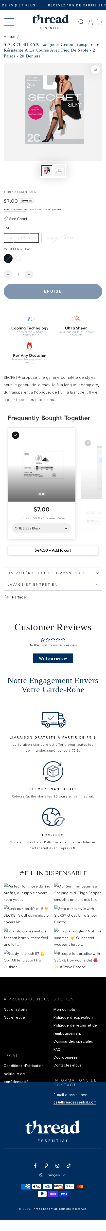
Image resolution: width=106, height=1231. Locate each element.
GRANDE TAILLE (59, 238)
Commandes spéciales (73, 1041)
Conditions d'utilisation (24, 1066)
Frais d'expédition (15, 209)
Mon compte (64, 1009)
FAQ (57, 1049)
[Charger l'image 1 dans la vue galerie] (46, 170)
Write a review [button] (53, 658)
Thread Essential (44, 1209)
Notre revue (14, 1017)
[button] (80, 22)
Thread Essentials (20, 191)
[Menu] (9, 22)
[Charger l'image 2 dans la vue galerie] (59, 170)
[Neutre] (18, 258)
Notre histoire (16, 1009)
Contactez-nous (67, 1065)
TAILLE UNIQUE (21, 238)
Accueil (10, 36)
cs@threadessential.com (74, 1102)
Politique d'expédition (73, 1017)
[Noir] (8, 258)
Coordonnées (65, 1057)
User (90, 22)
